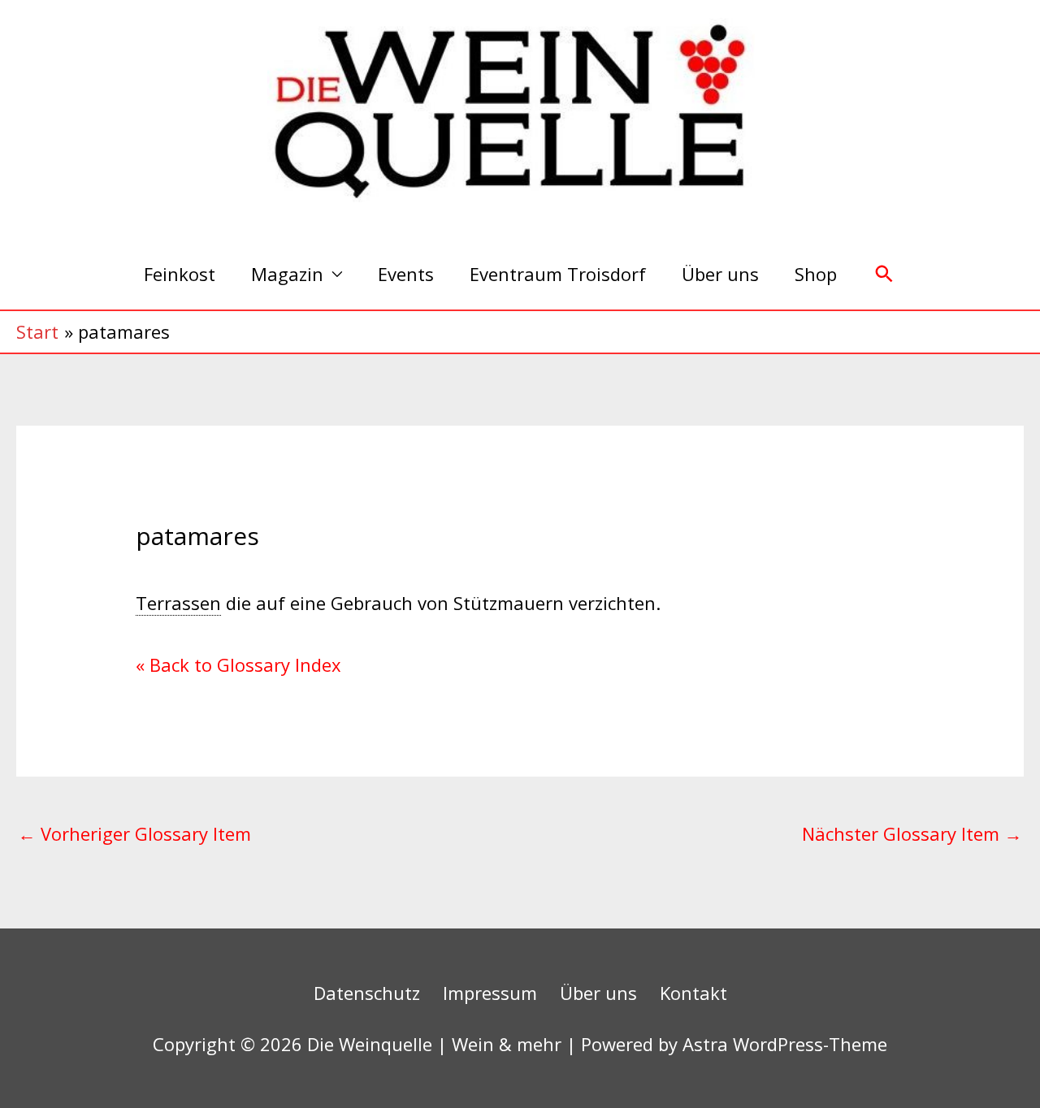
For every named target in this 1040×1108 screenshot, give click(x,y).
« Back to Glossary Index (238, 664)
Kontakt (693, 992)
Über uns (720, 274)
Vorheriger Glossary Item (134, 833)
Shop (816, 274)
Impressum (490, 992)
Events (406, 274)
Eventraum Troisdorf (558, 274)
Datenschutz (367, 992)
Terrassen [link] (178, 603)
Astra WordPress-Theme (784, 1044)
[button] (884, 274)
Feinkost (179, 274)
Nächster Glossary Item (912, 833)
